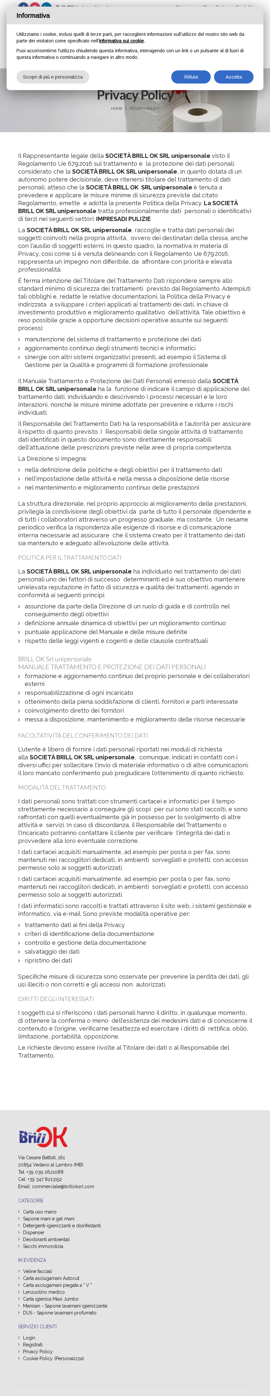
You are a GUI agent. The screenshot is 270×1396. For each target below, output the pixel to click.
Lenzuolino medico (44, 1292)
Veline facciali (37, 1271)
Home (116, 108)
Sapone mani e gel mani (48, 1218)
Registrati (32, 1344)
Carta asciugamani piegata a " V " (57, 1285)
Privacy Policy (144, 108)
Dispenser (33, 1232)
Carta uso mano (40, 1211)
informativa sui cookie (121, 40)
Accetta (234, 77)
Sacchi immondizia (43, 1246)
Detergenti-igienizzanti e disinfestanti (62, 1225)
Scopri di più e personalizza (53, 77)
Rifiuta (191, 77)
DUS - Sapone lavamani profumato (59, 1312)
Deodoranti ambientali (46, 1239)
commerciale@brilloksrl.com (63, 1186)
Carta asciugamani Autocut (51, 1278)
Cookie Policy (38, 1358)
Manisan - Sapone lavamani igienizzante (65, 1306)
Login (29, 1337)
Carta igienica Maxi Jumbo (51, 1299)
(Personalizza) (69, 1358)
